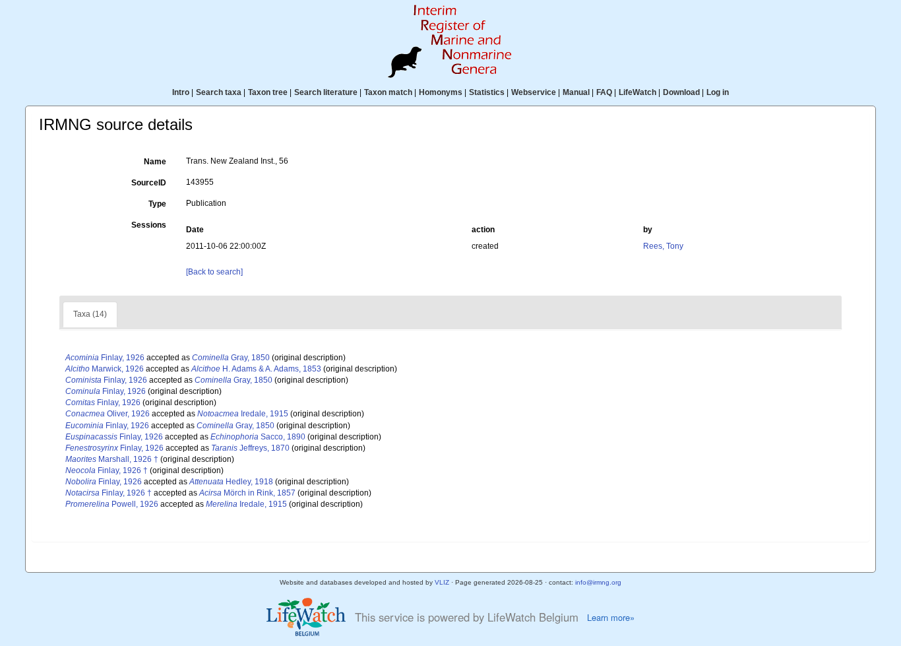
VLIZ (442, 582)
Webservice (533, 92)
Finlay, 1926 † (106, 470)
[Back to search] (214, 271)
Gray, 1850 (231, 357)
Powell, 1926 (111, 504)
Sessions (148, 225)
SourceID (148, 182)
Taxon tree (268, 92)
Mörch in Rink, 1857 (247, 493)
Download (681, 92)
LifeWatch (637, 92)
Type (157, 204)
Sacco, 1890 (257, 436)
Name (155, 161)
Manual (576, 92)
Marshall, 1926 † (111, 459)
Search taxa (218, 92)
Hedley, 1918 (231, 481)
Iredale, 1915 (242, 413)
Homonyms (440, 92)
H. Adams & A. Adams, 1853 (256, 368)
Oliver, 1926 (107, 413)
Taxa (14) (90, 314)
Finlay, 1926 (104, 357)
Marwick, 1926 (104, 368)
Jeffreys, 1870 (250, 448)
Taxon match (388, 92)
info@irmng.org (598, 582)
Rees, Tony (663, 246)
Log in (717, 92)
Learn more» (611, 618)
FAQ (604, 92)
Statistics (487, 92)
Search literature (325, 92)
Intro (180, 92)
